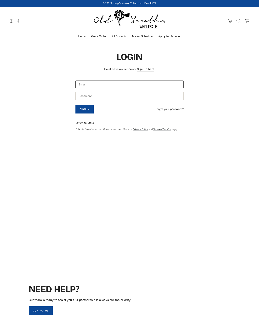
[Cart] (247, 21)
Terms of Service (162, 129)
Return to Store (84, 122)
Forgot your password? (169, 109)
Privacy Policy (140, 129)
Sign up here (145, 69)
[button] (119, 36)
